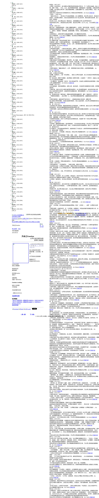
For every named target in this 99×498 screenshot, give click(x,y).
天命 (19, 228)
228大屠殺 (37, 222)
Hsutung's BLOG (16, 303)
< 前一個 (23, 314)
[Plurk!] (21, 309)
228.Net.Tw (15, 218)
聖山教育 (14, 228)
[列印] (40, 225)
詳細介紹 (91, 12)
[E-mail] (42, 225)
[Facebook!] (15, 309)
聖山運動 (19, 222)
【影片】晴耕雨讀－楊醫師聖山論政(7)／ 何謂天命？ (26, 302)
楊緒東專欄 (15, 305)
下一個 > (32, 314)
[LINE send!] (27, 309)
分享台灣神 (31, 222)
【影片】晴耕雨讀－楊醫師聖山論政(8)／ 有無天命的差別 (27, 300)
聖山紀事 (14, 222)
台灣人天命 (25, 218)
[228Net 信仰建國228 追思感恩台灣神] (18, 216)
